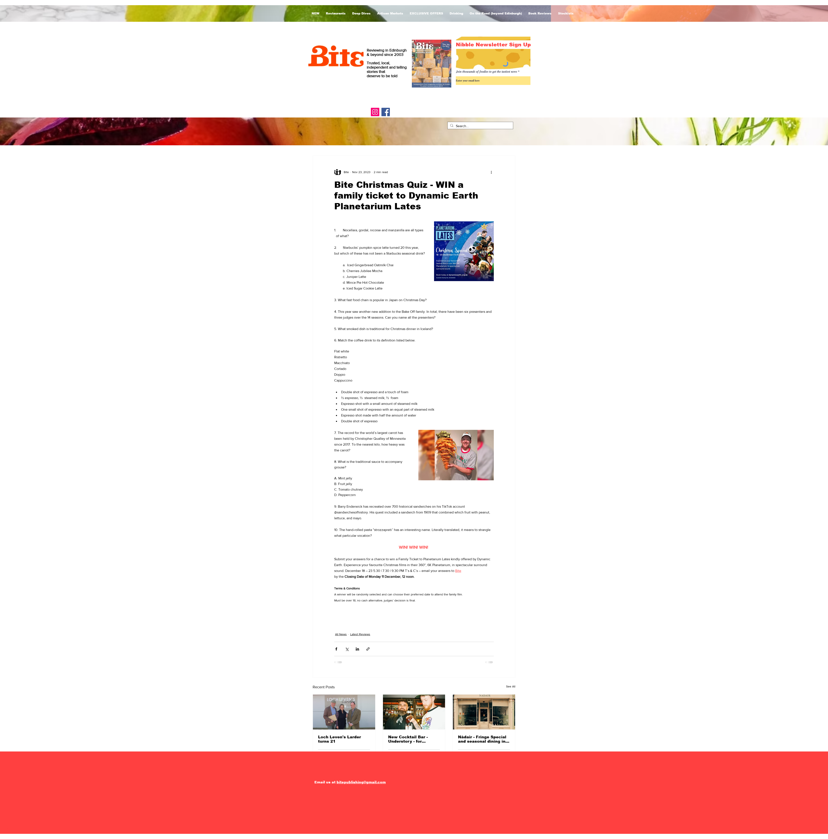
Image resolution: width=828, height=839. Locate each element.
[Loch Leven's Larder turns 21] (344, 712)
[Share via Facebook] (336, 649)
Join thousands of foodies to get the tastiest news (486, 71)
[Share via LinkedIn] (357, 649)
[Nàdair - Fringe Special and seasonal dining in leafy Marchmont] (484, 712)
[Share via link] (368, 649)
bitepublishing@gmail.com (361, 782)
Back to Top (7, 820)
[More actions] (491, 172)
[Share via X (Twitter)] (347, 649)
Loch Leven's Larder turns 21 (339, 739)
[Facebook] (385, 112)
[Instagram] (375, 112)
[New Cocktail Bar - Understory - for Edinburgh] (414, 712)
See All (510, 686)
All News (341, 634)
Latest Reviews (360, 634)
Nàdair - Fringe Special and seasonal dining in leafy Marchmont (482, 739)
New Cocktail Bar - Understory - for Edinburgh (408, 739)
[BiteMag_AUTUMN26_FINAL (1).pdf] (431, 64)
